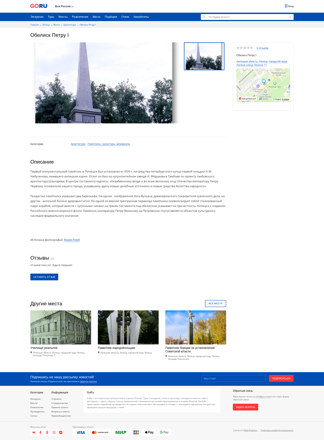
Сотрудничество (59, 403)
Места (96, 16)
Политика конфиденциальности (277, 430)
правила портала (88, 381)
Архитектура (69, 24)
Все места (215, 303)
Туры (51, 16)
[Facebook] (40, 432)
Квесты (63, 16)
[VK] (33, 432)
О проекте (56, 398)
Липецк (46, 24)
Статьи (33, 415)
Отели (125, 16)
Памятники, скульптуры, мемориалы (109, 143)
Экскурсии (36, 16)
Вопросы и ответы (60, 411)
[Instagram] (54, 432)
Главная (34, 24)
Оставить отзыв (44, 277)
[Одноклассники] (47, 432)
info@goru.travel (264, 396)
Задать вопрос (245, 407)
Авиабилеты (141, 16)
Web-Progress (250, 430)
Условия (285, 99)
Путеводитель (37, 411)
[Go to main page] (38, 6)
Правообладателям (61, 415)
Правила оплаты (59, 407)
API (260, 99)
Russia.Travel (72, 240)
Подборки (111, 16)
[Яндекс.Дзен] (61, 432)
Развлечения (80, 16)
